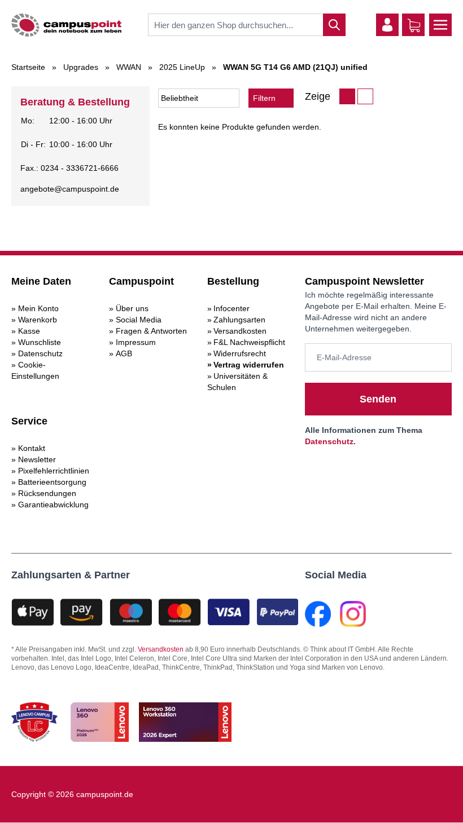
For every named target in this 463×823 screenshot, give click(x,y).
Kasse (29, 330)
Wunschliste (39, 342)
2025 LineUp (182, 67)
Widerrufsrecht (239, 353)
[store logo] (66, 25)
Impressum (136, 342)
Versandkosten (240, 330)
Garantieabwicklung (53, 504)
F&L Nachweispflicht (249, 342)
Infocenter (231, 308)
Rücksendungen (47, 493)
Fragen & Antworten (151, 330)
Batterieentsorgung (52, 481)
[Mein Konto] (387, 25)
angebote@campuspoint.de (69, 188)
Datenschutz (40, 353)
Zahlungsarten (239, 319)
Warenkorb (37, 319)
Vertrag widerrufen (248, 364)
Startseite (28, 67)
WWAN (128, 67)
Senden (378, 399)
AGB (124, 353)
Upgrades (80, 67)
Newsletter (37, 459)
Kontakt (31, 448)
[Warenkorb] (414, 25)
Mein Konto (38, 308)
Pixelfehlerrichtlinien (53, 470)
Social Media (138, 319)
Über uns (132, 308)
